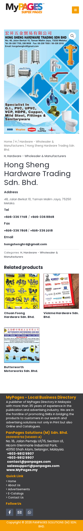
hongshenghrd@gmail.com (25, 244)
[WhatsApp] (29, 512)
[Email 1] (19, 512)
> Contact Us (15, 497)
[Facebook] (9, 512)
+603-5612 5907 (20, 453)
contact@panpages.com (28, 461)
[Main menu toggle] (75, 9)
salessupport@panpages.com (32, 466)
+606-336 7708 (16, 217)
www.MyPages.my (22, 470)
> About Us (13, 485)
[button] (72, 36)
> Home (11, 481)
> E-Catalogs (15, 493)
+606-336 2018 (41, 231)
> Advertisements (18, 489)
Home (8, 142)
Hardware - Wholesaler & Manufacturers (36, 156)
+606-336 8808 (42, 217)
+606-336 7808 (16, 231)
